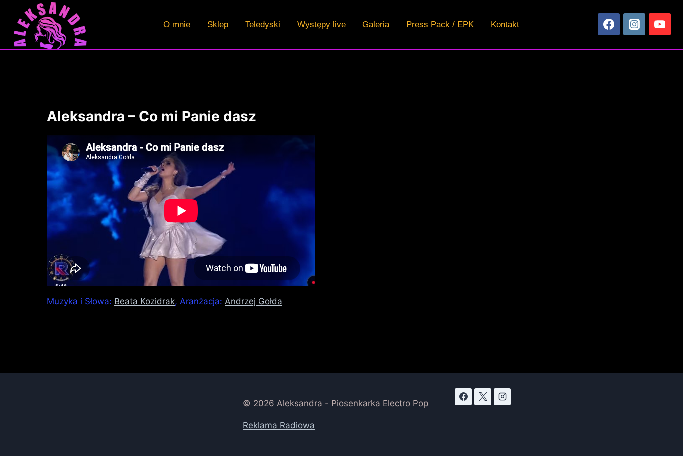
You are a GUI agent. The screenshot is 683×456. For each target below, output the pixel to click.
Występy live (322, 25)
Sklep (218, 25)
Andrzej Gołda (253, 301)
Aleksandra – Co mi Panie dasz (151, 116)
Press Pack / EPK (440, 25)
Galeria (376, 25)
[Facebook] (609, 25)
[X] (483, 397)
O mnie (177, 25)
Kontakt (505, 25)
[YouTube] (660, 25)
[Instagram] (635, 25)
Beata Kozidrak (144, 301)
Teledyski (263, 25)
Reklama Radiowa (279, 425)
